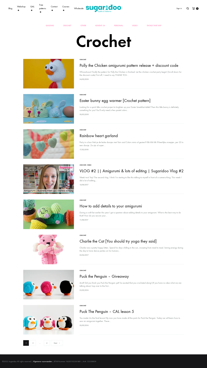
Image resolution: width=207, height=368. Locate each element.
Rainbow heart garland (99, 135)
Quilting (50, 26)
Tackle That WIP (154, 26)
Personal (118, 26)
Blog (10, 8)
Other (83, 26)
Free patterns (42, 7)
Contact (54, 6)
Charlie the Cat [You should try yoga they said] (118, 241)
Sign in (179, 8)
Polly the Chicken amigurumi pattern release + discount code (129, 65)
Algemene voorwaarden (42, 361)
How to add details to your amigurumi (111, 206)
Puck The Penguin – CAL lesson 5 (107, 311)
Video (135, 26)
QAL (32, 6)
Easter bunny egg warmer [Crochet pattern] (115, 100)
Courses (65, 6)
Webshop (21, 6)
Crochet (67, 26)
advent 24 (100, 26)
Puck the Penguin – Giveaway (104, 276)
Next (55, 343)
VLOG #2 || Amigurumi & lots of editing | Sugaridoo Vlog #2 (132, 170)
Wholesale (79, 8)
